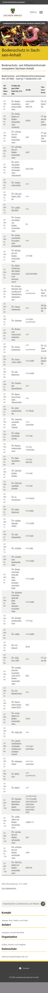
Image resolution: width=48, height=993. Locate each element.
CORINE (18, 548)
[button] (14, 2)
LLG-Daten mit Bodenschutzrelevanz (16, 837)
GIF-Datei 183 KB (44, 308)
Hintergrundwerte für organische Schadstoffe (16, 240)
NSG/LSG (18, 732)
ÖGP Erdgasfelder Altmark (16, 485)
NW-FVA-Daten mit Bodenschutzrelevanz (16, 867)
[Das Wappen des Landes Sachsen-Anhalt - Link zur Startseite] (13, 13)
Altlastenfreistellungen (15, 435)
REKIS (17, 788)
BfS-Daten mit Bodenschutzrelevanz (16, 255)
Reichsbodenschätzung (16, 448)
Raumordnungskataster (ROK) (16, 704)
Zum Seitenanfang (9, 888)
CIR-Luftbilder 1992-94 (16, 196)
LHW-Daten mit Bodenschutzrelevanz (16, 852)
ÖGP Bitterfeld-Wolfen (16, 473)
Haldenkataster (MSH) (16, 523)
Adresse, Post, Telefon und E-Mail (15, 920)
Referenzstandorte (15, 460)
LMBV (17, 634)
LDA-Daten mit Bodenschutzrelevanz (16, 137)
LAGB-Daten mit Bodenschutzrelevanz (15, 822)
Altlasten (18, 320)
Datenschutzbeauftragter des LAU (15, 957)
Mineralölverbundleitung (16, 620)
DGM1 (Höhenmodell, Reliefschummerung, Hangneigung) (15, 273)
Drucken (24, 968)
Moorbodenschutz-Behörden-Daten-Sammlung (16, 804)
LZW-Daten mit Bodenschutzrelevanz (16, 152)
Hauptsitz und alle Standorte (13, 932)
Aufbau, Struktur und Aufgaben (14, 945)
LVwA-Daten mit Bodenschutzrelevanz (15, 718)
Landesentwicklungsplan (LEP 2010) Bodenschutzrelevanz (16, 675)
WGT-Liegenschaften (16, 410)
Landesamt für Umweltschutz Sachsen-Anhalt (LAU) (24, 23)
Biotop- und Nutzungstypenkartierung (16, 334)
